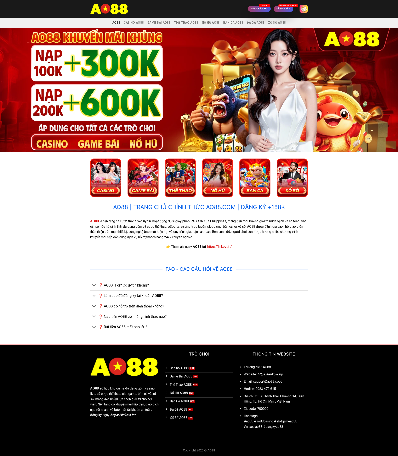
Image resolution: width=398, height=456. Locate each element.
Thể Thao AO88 (186, 22)
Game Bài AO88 (158, 22)
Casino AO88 (134, 22)
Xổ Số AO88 (277, 22)
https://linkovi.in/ (219, 247)
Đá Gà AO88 (256, 22)
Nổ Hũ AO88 (211, 22)
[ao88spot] (111, 9)
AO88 (116, 22)
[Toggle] (94, 285)
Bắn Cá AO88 (233, 22)
